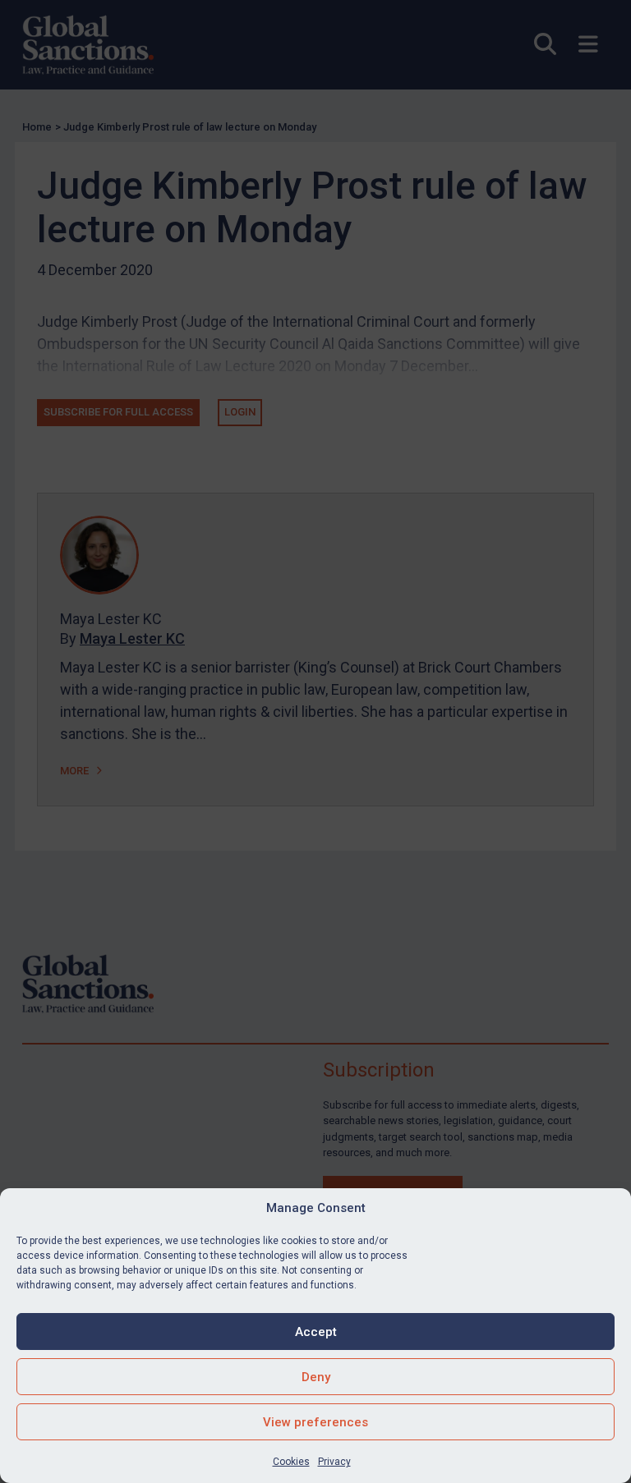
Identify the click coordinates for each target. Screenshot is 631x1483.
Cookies (291, 1461)
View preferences (315, 1422)
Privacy (334, 1461)
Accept (316, 1332)
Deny (316, 1377)
